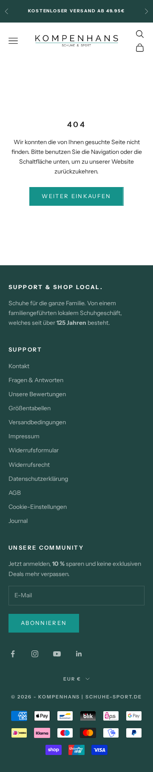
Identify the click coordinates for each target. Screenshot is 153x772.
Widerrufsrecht (29, 464)
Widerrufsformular (33, 450)
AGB (14, 493)
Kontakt (18, 366)
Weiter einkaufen (76, 196)
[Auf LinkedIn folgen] (79, 654)
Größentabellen (29, 408)
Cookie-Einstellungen (37, 507)
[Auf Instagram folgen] (35, 654)
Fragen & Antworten (35, 380)
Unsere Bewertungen (37, 394)
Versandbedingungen (37, 422)
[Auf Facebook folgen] (12, 654)
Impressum (24, 436)
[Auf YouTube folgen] (57, 654)
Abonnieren (44, 622)
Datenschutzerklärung (38, 478)
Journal (18, 521)
